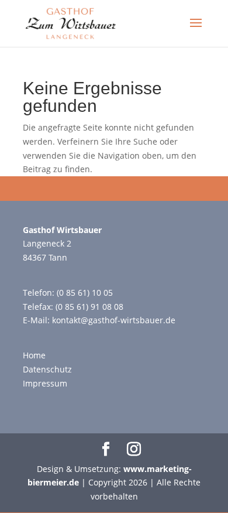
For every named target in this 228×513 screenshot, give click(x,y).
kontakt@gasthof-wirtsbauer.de (113, 320)
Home (34, 355)
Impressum (45, 383)
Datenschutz (47, 369)
